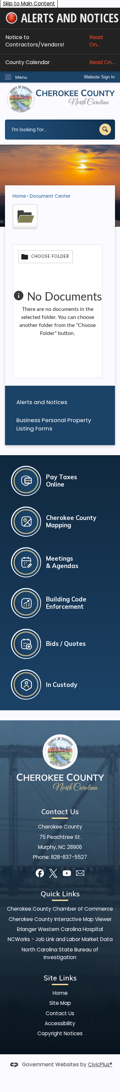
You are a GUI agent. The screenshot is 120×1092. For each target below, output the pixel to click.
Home (19, 196)
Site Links (60, 977)
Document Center (50, 196)
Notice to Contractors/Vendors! (54, 40)
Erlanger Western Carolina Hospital (60, 929)
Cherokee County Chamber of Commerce (60, 908)
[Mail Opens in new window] (80, 873)
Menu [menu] (21, 77)
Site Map (60, 1003)
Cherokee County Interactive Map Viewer (60, 919)
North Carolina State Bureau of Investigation (60, 953)
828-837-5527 (69, 857)
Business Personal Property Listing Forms (53, 424)
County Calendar (60, 62)
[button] (105, 129)
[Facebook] (40, 873)
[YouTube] (67, 873)
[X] (53, 873)
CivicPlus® (100, 1064)
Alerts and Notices (41, 402)
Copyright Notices (60, 1033)
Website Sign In (99, 76)
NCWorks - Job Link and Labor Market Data (60, 939)
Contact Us (60, 1013)
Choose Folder (50, 256)
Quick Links (60, 893)
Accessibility (60, 1023)
